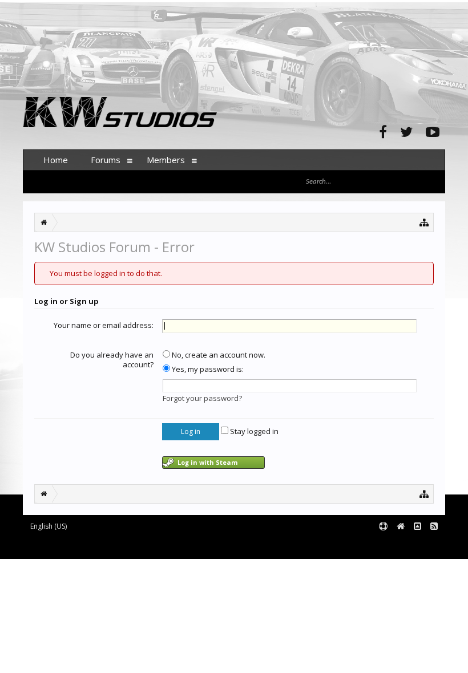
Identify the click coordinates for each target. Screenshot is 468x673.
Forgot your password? (202, 398)
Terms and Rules (416, 545)
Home (55, 159)
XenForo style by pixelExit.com (247, 545)
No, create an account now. (217, 355)
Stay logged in (253, 431)
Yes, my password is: (207, 369)
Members (166, 159)
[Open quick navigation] (424, 222)
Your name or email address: (104, 325)
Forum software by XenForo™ (109, 545)
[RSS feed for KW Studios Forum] (434, 526)
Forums (105, 159)
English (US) (48, 526)
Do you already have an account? (112, 360)
